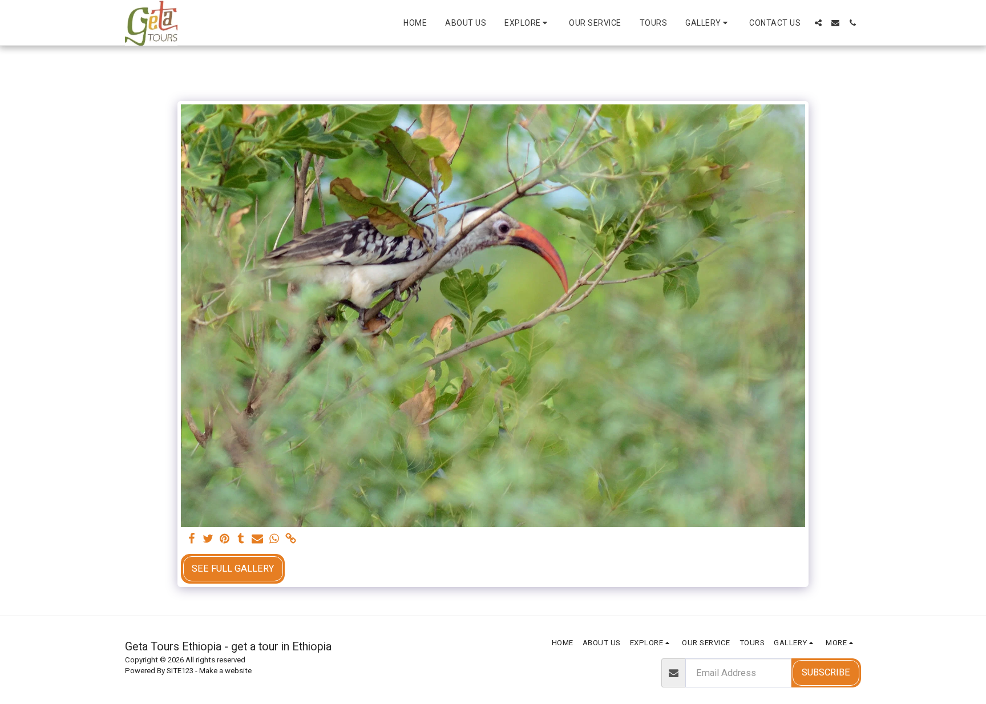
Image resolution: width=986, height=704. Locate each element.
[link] (291, 539)
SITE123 (180, 670)
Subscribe (826, 672)
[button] (527, 23)
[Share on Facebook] (191, 539)
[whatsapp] (274, 539)
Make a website (225, 670)
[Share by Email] (258, 539)
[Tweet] (208, 539)
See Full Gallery (233, 568)
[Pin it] (225, 539)
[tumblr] (241, 539)
